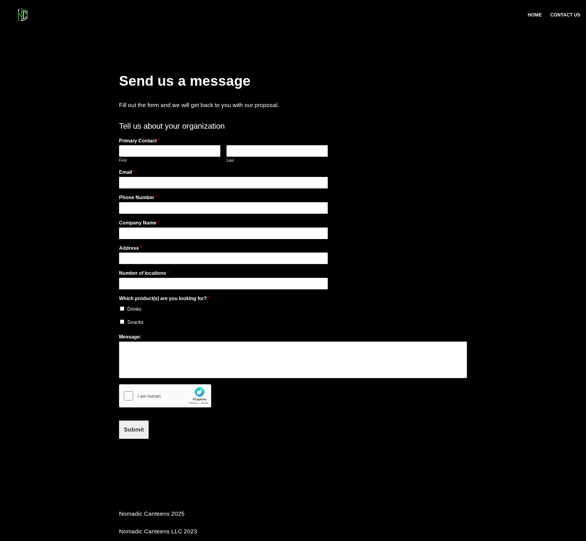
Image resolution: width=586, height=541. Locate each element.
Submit (134, 429)
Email (127, 172)
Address (130, 248)
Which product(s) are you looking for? (164, 298)
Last (230, 160)
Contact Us (565, 14)
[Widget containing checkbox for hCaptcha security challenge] (165, 395)
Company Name (139, 222)
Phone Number (138, 197)
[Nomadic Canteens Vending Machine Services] (23, 14)
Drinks (134, 309)
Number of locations (144, 273)
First (123, 160)
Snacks (135, 322)
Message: (130, 336)
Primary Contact (139, 140)
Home (535, 14)
